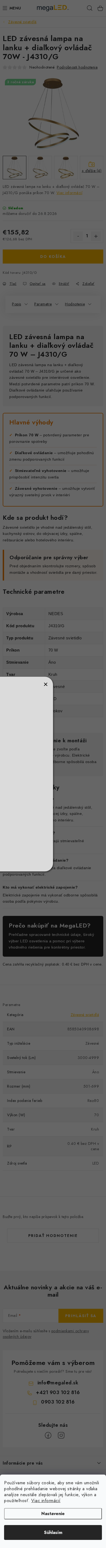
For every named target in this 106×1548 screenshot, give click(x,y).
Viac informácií (46, 1501)
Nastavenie (53, 1513)
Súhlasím (53, 1532)
